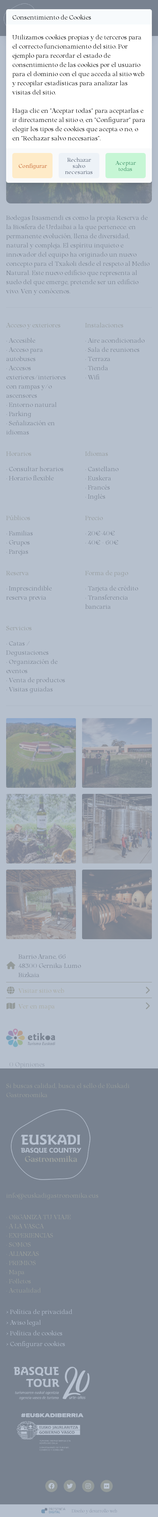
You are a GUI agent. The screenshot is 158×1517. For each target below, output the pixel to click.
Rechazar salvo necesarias (79, 165)
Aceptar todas (125, 165)
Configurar (32, 165)
